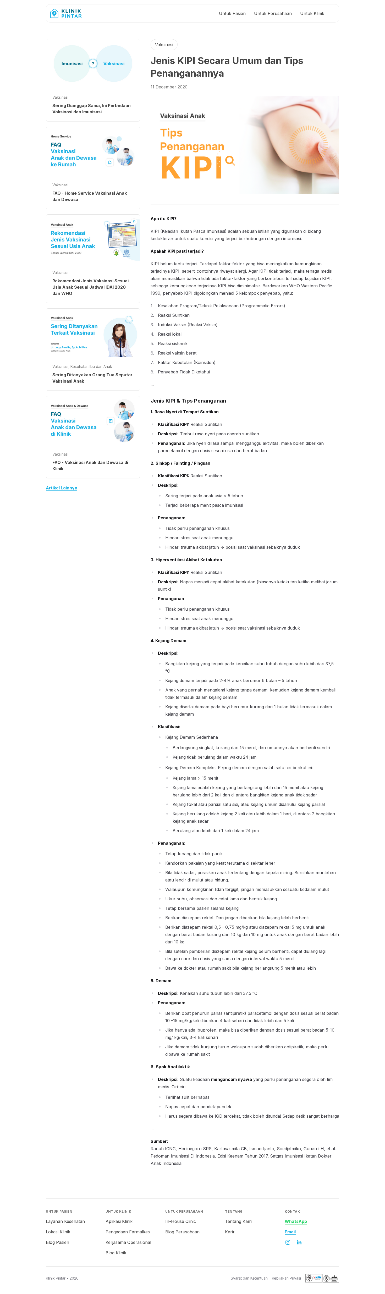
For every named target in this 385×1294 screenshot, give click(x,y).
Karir (230, 1231)
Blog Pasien (57, 1242)
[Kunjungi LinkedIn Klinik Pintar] (299, 1242)
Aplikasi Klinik (119, 1221)
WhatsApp (296, 1221)
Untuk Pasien (232, 13)
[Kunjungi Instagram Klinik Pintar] (288, 1242)
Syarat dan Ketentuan (249, 1278)
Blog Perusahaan (182, 1231)
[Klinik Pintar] (70, 13)
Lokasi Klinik (58, 1231)
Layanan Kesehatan (65, 1221)
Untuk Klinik (312, 13)
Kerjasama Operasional (128, 1242)
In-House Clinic (180, 1221)
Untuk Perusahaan (273, 13)
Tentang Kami (238, 1221)
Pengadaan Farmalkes (128, 1231)
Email (290, 1231)
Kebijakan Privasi (286, 1278)
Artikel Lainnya (61, 487)
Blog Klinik (116, 1252)
